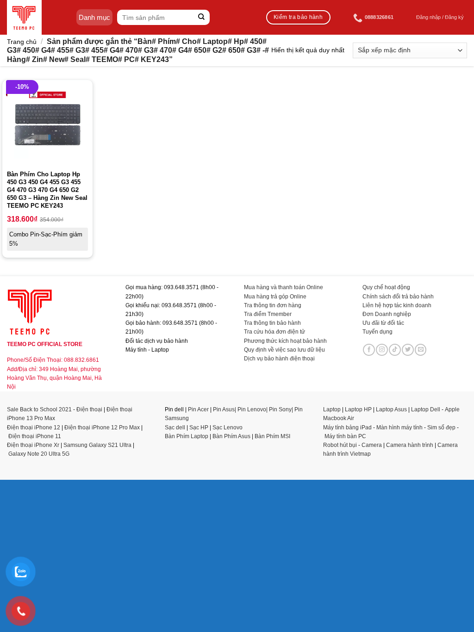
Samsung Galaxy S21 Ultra (97, 445)
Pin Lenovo (251, 409)
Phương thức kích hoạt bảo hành (285, 341)
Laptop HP (358, 409)
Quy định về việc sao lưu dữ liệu (284, 350)
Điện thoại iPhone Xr (33, 445)
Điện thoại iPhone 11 (34, 436)
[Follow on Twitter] (408, 350)
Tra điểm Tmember (268, 314)
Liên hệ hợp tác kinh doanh (396, 305)
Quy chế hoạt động (386, 287)
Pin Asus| (225, 409)
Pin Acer (198, 409)
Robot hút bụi (340, 445)
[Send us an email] (421, 350)
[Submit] (201, 17)
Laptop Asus (391, 409)
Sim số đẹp (441, 427)
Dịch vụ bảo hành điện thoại (279, 358)
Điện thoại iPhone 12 (33, 427)
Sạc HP (198, 427)
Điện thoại (89, 409)
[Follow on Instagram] (382, 350)
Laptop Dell (425, 409)
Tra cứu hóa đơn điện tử (274, 331)
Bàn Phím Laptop (186, 436)
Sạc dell (175, 427)
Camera (372, 445)
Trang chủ (22, 41)
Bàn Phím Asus (232, 436)
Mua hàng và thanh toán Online (283, 287)
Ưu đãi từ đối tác (383, 323)
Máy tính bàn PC (345, 436)
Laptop (332, 409)
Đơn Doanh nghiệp (386, 314)
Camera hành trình (409, 445)
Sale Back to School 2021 (39, 409)
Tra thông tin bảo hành (272, 323)
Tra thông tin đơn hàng (272, 305)
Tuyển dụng (377, 331)
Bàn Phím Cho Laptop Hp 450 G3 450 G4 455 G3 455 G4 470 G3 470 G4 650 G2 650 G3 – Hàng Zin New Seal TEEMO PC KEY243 (47, 190)
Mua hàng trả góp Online (275, 296)
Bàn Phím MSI (272, 436)
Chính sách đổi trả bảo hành (398, 296)
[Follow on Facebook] (369, 350)
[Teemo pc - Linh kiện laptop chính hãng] (24, 17)
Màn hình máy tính (399, 427)
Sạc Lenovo (227, 427)
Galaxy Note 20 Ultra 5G (38, 454)
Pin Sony (280, 409)
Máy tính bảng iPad (347, 427)
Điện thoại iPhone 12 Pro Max (102, 427)
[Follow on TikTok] (395, 350)
